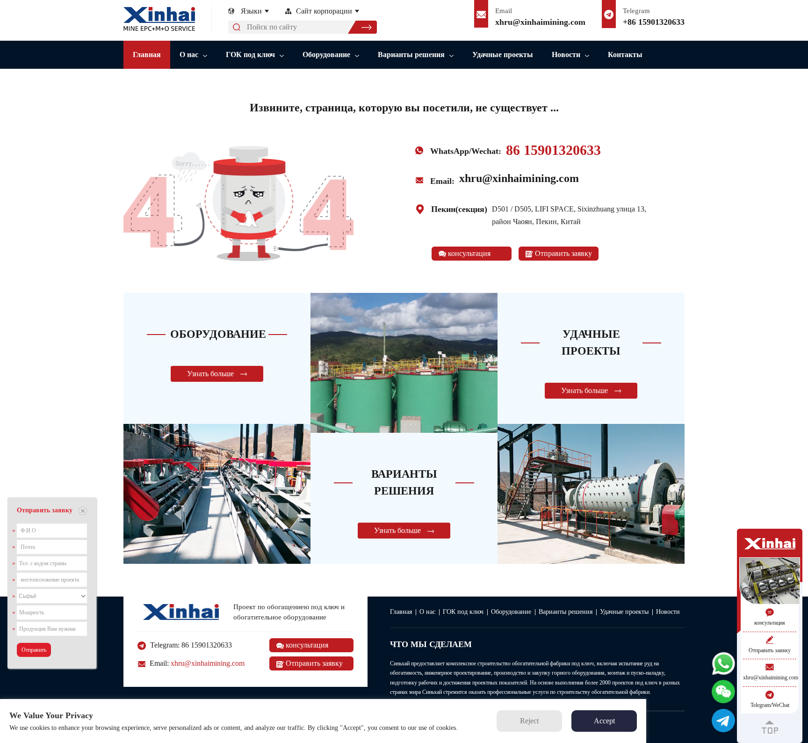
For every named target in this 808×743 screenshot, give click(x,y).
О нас (189, 54)
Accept (604, 721)
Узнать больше (211, 374)
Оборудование (326, 54)
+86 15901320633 (654, 22)
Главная (147, 54)
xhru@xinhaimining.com (540, 22)
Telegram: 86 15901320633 (190, 645)
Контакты (625, 54)
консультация (468, 253)
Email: (196, 663)
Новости (566, 54)
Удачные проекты (502, 54)
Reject (529, 721)
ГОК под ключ (250, 54)
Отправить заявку (562, 253)
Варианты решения (411, 54)
